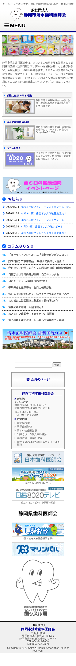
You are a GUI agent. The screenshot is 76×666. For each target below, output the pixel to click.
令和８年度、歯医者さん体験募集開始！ (43, 213)
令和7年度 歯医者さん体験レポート (41, 226)
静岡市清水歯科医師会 (45, 15)
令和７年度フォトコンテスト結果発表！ (43, 233)
